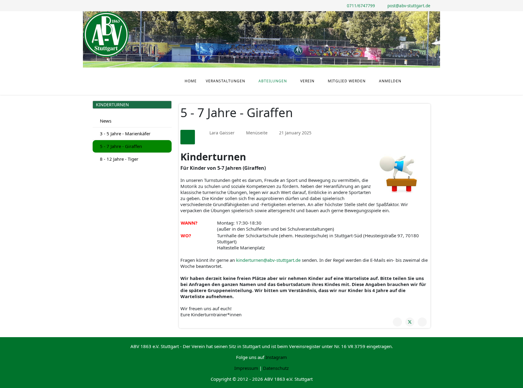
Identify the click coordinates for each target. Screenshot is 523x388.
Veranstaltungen (225, 81)
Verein (307, 81)
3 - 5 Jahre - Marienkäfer (124, 133)
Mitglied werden (347, 81)
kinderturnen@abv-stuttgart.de (268, 260)
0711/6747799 (361, 5)
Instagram (276, 357)
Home (191, 81)
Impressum (246, 368)
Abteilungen (272, 81)
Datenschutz (276, 368)
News (105, 121)
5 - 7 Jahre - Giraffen (120, 146)
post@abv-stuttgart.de (408, 5)
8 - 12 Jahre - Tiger (118, 159)
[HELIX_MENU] (428, 72)
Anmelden (390, 81)
